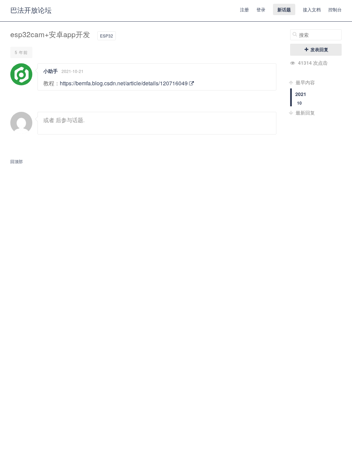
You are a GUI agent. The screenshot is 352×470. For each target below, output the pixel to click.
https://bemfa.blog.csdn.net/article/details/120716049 (124, 83)
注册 (244, 9)
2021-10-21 (73, 71)
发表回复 (318, 49)
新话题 (284, 9)
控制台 (335, 9)
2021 (300, 93)
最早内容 (304, 82)
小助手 (50, 70)
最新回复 (304, 112)
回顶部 (16, 161)
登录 (260, 9)
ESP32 (106, 36)
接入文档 (312, 9)
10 (299, 103)
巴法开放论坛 (31, 10)
